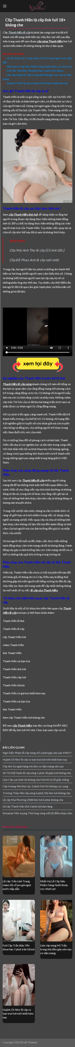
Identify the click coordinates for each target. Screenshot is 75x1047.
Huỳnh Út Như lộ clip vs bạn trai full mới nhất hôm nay (37, 83)
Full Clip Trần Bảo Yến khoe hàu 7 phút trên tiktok (34, 70)
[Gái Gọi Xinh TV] (37, 6)
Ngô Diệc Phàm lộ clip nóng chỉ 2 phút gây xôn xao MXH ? (37, 752)
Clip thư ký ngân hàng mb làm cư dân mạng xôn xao (33, 766)
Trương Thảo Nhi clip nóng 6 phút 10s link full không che (36, 793)
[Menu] (5, 6)
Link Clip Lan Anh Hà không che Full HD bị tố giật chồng (36, 779)
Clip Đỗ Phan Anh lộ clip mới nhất (34, 260)
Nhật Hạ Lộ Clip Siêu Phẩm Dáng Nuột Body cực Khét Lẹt (39, 66)
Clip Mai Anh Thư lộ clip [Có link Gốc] (36, 250)
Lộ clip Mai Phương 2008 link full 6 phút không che (33, 799)
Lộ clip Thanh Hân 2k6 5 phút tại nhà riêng (27, 806)
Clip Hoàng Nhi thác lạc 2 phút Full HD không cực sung (35, 786)
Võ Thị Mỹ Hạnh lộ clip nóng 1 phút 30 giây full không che (37, 772)
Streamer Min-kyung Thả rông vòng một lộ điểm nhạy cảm (37, 813)
